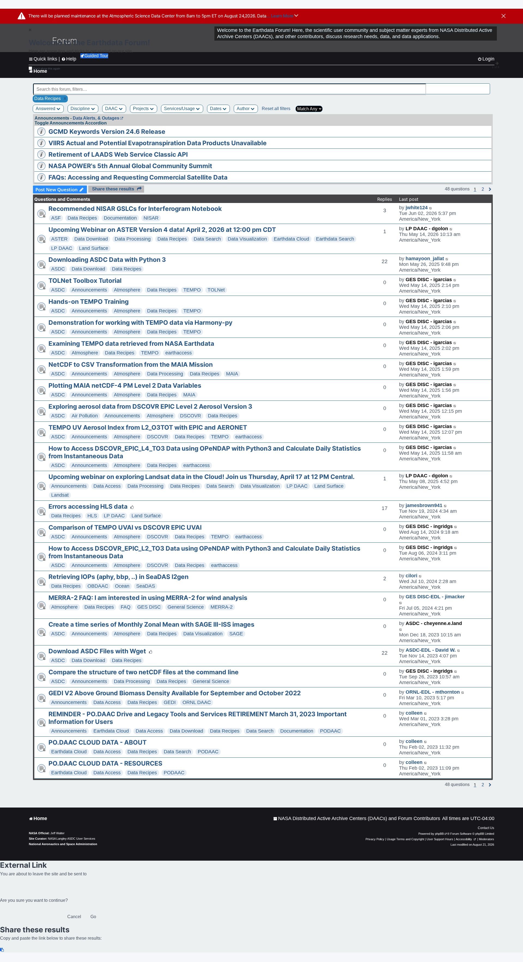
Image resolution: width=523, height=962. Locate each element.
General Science (186, 607)
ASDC (58, 269)
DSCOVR (190, 415)
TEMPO (192, 290)
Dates (216, 108)
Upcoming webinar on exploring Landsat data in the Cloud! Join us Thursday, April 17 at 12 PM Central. (201, 477)
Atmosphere (127, 290)
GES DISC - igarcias (429, 279)
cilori (411, 575)
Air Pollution (85, 415)
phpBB (439, 833)
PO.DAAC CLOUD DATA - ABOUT (97, 742)
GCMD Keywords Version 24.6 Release (106, 131)
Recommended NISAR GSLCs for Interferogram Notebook (135, 209)
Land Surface (93, 248)
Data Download (91, 239)
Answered (46, 108)
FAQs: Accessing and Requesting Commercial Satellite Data (137, 177)
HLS (92, 515)
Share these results (113, 189)
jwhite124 (417, 207)
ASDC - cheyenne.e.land (434, 623)
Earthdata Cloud (291, 239)
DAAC (112, 108)
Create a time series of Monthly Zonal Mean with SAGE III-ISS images (151, 624)
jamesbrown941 (424, 505)
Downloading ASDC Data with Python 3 (107, 259)
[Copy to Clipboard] (2, 950)
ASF (56, 218)
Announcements (89, 290)
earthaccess (178, 353)
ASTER (59, 239)
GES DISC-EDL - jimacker (435, 596)
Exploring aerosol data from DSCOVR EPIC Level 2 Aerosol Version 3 (150, 406)
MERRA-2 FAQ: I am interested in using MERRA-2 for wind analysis (147, 598)
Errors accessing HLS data (87, 506)
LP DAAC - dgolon (427, 228)
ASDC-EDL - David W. (431, 650)
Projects (141, 108)
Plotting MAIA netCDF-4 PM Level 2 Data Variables (124, 385)
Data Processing (133, 239)
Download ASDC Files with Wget (97, 651)
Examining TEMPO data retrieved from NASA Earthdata (131, 343)
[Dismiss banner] (503, 16)
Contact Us (486, 828)
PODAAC (330, 731)
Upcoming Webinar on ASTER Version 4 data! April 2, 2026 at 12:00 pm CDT (162, 229)
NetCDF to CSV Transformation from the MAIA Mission (130, 364)
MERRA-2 (222, 607)
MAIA (232, 374)
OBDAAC (97, 586)
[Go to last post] (431, 208)
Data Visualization (247, 239)
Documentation (120, 218)
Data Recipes (82, 218)
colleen (414, 713)
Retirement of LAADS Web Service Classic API (118, 154)
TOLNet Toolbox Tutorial (84, 280)
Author (244, 108)
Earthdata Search (335, 239)
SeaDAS (145, 586)
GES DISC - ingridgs (429, 526)
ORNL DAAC (197, 702)
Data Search (207, 239)
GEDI (170, 702)
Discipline (81, 108)
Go (93, 916)
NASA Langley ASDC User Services (71, 838)
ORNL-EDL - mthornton (433, 692)
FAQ (125, 607)
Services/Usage (180, 108)
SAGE (236, 633)
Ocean (122, 586)
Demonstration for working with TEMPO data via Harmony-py (140, 322)
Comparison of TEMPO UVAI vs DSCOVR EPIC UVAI (125, 527)
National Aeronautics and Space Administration (63, 844)
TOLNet (216, 290)
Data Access (107, 486)
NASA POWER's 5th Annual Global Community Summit (130, 166)
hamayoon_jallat (425, 258)
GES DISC (149, 607)
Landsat (60, 495)
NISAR (151, 218)
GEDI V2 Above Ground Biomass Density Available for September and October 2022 (174, 693)
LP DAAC (61, 248)
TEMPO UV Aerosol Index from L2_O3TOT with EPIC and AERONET (147, 427)
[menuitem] (356, 818)
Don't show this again (46, 68)
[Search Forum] (486, 86)
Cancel (74, 916)
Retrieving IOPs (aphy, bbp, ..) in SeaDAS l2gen (118, 577)
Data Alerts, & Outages (96, 118)
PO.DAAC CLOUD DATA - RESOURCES (105, 763)
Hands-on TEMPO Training (88, 301)
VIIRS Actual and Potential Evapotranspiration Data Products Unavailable (157, 143)
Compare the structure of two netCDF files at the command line (143, 672)
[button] (483, 189)
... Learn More (280, 16)
